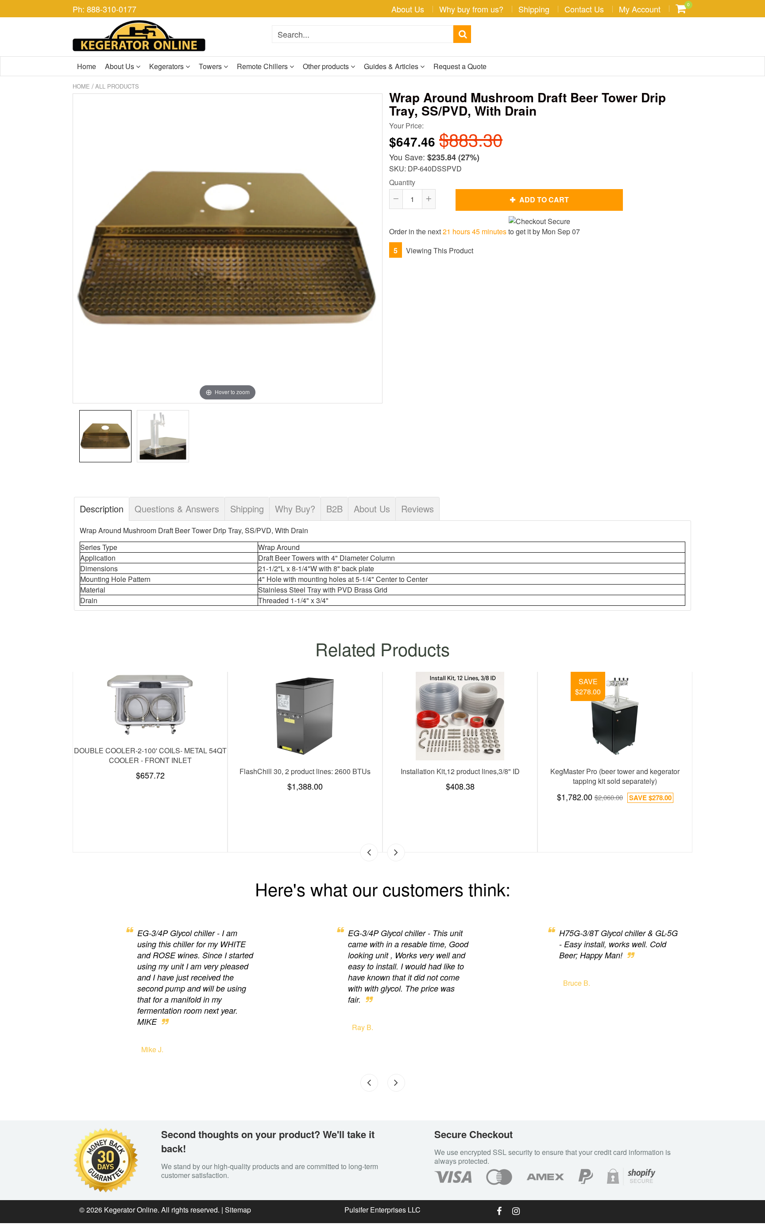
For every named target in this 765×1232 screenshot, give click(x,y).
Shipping (533, 9)
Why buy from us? (471, 9)
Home (86, 66)
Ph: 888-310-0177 (104, 9)
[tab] (101, 509)
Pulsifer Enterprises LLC (382, 1210)
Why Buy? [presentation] (295, 508)
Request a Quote (460, 66)
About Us (407, 9)
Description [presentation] (102, 508)
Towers (211, 66)
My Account (640, 9)
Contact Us (584, 9)
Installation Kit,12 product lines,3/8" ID (460, 771)
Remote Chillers (263, 66)
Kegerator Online (131, 1210)
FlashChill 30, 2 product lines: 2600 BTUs (305, 771)
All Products (117, 86)
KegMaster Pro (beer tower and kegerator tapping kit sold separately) (615, 776)
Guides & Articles (392, 66)
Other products (327, 66)
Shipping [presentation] (247, 508)
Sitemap (238, 1210)
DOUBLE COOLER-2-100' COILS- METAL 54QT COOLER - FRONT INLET (150, 755)
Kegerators (167, 66)
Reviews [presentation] (417, 508)
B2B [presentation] (334, 508)
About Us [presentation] (372, 508)
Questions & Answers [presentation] (177, 508)
